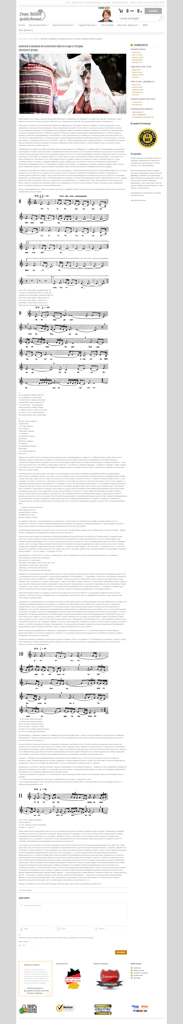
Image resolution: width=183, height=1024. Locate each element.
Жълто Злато (137, 55)
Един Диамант (137, 112)
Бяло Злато (136, 52)
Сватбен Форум (158, 2)
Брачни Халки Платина (62, 25)
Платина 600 (137, 105)
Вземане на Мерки (136, 2)
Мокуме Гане (137, 62)
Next (50, 993)
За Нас (67, 2)
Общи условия (139, 970)
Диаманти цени (77, 2)
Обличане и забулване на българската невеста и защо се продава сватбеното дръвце (71, 39)
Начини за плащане (141, 973)
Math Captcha (23, 941)
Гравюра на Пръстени (120, 2)
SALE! (145, 25)
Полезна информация (93, 2)
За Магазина (138, 975)
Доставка (107, 2)
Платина (135, 77)
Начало (22, 25)
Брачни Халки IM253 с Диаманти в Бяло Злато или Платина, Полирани (38, 990)
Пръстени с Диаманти (126, 25)
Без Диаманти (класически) (143, 117)
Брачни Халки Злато (37, 25)
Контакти (148, 2)
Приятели (137, 968)
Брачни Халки (138, 49)
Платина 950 (137, 102)
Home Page (23, 39)
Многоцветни (137, 60)
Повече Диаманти (139, 115)
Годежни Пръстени (86, 25)
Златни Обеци (107, 25)
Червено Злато (138, 57)
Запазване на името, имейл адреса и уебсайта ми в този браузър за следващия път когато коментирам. (56, 938)
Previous (48, 993)
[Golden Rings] (32, 15)
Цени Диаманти (26, 30)
